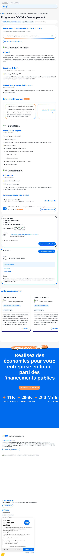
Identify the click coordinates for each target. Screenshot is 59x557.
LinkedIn (32, 552)
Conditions (7, 268)
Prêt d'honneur (23, 13)
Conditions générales (8, 515)
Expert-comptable (14, 2)
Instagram (27, 552)
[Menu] (54, 6)
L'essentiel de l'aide (9, 264)
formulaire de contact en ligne (19, 189)
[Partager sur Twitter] (51, 201)
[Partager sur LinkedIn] (48, 201)
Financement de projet (12, 13)
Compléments (7, 271)
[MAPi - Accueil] (5, 6)
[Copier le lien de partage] (45, 201)
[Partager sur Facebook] (54, 201)
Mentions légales (7, 517)
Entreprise (5, 2)
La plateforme (6, 512)
